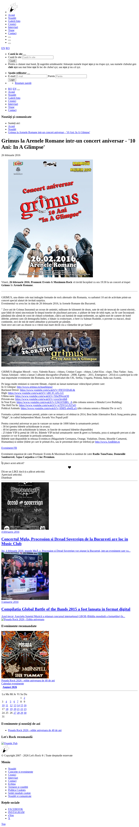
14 (18, 705)
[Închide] (24, 54)
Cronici (12, 24)
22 (21, 709)
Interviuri (13, 27)
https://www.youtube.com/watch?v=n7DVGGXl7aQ (47, 405)
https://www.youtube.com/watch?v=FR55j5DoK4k (47, 390)
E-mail (11, 76)
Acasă (11, 15)
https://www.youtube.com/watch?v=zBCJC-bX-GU (36, 393)
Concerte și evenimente (20, 771)
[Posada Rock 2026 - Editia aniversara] (22, 619)
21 (18, 709)
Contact (12, 33)
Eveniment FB (9, 447)
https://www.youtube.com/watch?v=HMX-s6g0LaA (49, 408)
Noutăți (12, 18)
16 (25, 705)
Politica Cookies (17, 790)
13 (15, 705)
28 (18, 712)
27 (15, 712)
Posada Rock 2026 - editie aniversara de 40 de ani (35, 730)
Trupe (11, 30)
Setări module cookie (19, 793)
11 (7, 705)
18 (7, 709)
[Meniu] (9, 43)
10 (3, 705)
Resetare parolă (23, 83)
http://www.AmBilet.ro (107, 441)
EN (3, 48)
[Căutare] (9, 37)
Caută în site (14, 57)
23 (25, 709)
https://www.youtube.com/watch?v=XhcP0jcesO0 (42, 396)
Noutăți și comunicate (19, 796)
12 (11, 705)
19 (11, 709)
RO (8, 48)
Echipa (12, 783)
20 (15, 709)
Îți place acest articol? (12, 463)
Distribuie (6, 477)
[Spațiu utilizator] (9, 40)
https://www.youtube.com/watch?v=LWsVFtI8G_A (44, 402)
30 (25, 712)
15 (21, 705)
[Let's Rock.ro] (24, 11)
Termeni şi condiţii (18, 787)
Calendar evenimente (12, 683)
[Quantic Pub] (9, 743)
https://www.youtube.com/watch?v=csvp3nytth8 (41, 399)
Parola (51, 76)
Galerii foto (14, 21)
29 (21, 712)
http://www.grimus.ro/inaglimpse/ (35, 386)
